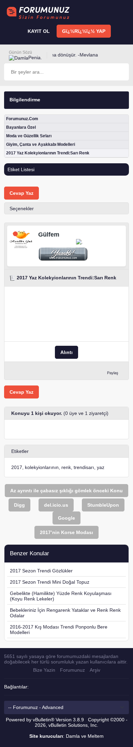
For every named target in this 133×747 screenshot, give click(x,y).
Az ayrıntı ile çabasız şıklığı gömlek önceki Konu (66, 490)
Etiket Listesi (21, 169)
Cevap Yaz (21, 193)
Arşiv (95, 670)
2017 (16, 467)
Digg (19, 505)
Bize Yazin (44, 670)
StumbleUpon (103, 505)
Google (66, 518)
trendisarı (84, 467)
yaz (100, 467)
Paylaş (112, 373)
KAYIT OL (39, 31)
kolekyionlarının (42, 467)
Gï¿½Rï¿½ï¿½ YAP (83, 31)
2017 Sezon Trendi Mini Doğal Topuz (49, 582)
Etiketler (20, 451)
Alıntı (66, 352)
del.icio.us (56, 505)
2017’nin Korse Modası (66, 532)
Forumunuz (72, 670)
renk (66, 467)
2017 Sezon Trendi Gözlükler (41, 570)
